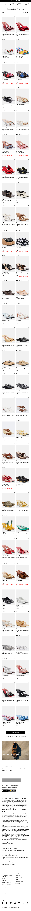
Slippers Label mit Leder (7, 368)
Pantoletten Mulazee (6, 723)
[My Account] (26, 4)
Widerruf (4, 888)
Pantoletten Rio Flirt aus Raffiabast (9, 345)
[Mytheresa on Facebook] (7, 903)
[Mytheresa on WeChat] (27, 903)
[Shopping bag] (28, 4)
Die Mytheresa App (19, 873)
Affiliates (17, 883)
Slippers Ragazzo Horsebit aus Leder (10, 392)
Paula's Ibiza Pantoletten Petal (8, 533)
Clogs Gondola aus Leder (21, 485)
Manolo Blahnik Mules (7, 826)
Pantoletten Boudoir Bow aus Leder (10, 177)
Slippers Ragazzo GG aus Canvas (23, 368)
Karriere (17, 879)
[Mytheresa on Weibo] (23, 903)
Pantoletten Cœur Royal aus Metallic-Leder (11, 322)
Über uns (17, 871)
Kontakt (3, 873)
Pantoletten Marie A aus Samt (8, 34)
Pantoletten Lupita (6, 152)
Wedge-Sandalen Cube (21, 415)
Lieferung (4, 880)
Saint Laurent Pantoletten (17, 821)
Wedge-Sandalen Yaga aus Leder (9, 200)
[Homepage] (15, 4)
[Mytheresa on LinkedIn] (3, 903)
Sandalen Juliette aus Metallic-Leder (10, 677)
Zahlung (3, 878)
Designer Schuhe (14, 838)
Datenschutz (4, 894)
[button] (14, 16)
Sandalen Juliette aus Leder (22, 392)
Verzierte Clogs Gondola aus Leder (9, 510)
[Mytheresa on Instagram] (15, 903)
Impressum (4, 896)
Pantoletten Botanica (6, 57)
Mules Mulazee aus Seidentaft (23, 723)
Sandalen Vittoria (6, 298)
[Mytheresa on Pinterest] (11, 903)
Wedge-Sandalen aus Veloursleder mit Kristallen (13, 273)
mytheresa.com (16, 907)
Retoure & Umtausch (6, 882)
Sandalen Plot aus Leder (7, 81)
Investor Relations (19, 881)
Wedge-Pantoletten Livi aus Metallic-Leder (11, 582)
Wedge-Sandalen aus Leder (22, 273)
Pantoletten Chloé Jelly (7, 653)
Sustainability (18, 875)
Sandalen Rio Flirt (20, 322)
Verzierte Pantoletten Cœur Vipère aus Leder (12, 700)
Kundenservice (5, 871)
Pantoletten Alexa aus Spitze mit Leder (10, 557)
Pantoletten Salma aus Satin (22, 582)
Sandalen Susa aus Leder (21, 439)
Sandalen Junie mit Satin (21, 533)
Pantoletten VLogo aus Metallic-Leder (10, 129)
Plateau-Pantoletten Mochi (22, 249)
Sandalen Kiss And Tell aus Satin (9, 224)
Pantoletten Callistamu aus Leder (23, 129)
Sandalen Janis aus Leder (21, 653)
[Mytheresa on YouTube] (19, 903)
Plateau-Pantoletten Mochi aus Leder (10, 249)
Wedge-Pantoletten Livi (21, 557)
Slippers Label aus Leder (21, 345)
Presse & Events (18, 877)
